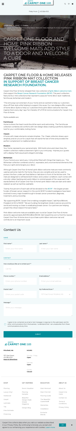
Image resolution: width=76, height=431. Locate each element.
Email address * (44, 276)
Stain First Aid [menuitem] (45, 392)
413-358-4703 (44, 11)
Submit (38, 334)
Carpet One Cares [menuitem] (63, 393)
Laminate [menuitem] (7, 403)
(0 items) (72, 4)
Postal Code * (8, 289)
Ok (62, 425)
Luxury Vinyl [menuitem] (8, 392)
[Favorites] (69, 4)
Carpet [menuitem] (6, 399)
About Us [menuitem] (62, 388)
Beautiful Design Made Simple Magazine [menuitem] (26, 401)
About (17, 25)
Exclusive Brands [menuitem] (43, 413)
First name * (8, 243)
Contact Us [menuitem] (63, 398)
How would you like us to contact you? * (17, 264)
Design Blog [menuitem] (26, 408)
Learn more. (50, 427)
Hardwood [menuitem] (7, 396)
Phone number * (9, 276)
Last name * (43, 243)
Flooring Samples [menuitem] (25, 393)
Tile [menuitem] (5, 407)
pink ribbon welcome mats (61, 91)
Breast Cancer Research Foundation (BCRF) (34, 93)
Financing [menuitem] (7, 414)
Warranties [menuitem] (44, 405)
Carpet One (8, 25)
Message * (7, 302)
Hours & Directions (10, 359)
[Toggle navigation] (3, 4)
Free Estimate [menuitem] (9, 410)
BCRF (50, 189)
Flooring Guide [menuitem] (45, 396)
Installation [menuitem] (44, 409)
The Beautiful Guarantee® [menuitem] (45, 400)
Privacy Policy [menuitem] (64, 407)
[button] (65, 4)
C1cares (25, 25)
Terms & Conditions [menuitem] (63, 402)
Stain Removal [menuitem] (45, 388)
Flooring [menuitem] (7, 388)
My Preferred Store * (46, 289)
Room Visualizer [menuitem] (28, 388)
